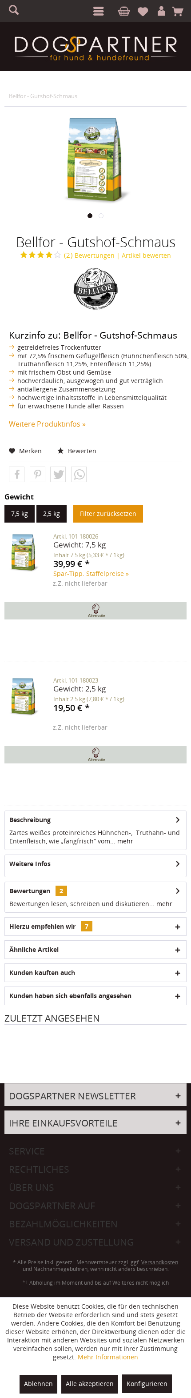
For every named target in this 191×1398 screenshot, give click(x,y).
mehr (124, 841)
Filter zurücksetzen (108, 513)
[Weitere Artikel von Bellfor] (95, 289)
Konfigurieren (147, 1383)
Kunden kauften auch (42, 972)
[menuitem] (97, 11)
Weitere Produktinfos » (47, 424)
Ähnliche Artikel (34, 949)
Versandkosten (159, 1262)
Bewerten (81, 451)
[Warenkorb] (180, 11)
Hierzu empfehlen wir (48, 926)
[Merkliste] (146, 11)
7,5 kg (19, 513)
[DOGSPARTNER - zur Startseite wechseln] (95, 48)
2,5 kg (51, 513)
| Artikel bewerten (143, 255)
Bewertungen (89, 255)
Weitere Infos (30, 863)
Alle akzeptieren (90, 1383)
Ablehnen (38, 1383)
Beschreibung (30, 819)
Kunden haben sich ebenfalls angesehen (70, 995)
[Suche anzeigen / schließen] (18, 11)
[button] (16, 475)
